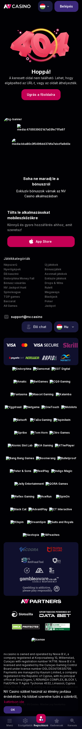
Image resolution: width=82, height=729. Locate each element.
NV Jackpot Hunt (15, 287)
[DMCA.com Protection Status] (26, 626)
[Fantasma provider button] (18, 396)
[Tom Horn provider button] (39, 434)
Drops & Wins (54, 283)
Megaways (52, 292)
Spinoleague (12, 292)
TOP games (12, 296)
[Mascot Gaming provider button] (41, 396)
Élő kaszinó (11, 274)
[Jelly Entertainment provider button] (29, 485)
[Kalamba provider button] (63, 396)
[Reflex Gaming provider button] (22, 498)
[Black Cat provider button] (18, 511)
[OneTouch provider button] (50, 409)
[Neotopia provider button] (31, 536)
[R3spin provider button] (17, 524)
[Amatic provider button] (20, 383)
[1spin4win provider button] (62, 421)
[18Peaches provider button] (50, 536)
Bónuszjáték (53, 269)
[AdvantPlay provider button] (37, 511)
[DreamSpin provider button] (36, 524)
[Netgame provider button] (31, 409)
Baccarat (9, 301)
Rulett (48, 287)
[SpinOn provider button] (62, 498)
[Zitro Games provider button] (59, 434)
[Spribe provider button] (20, 434)
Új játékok (51, 264)
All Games (10, 305)
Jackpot (50, 305)
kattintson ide (14, 702)
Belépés (66, 6)
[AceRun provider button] (44, 498)
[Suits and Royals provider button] (60, 524)
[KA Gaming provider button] (43, 447)
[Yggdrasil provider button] (13, 409)
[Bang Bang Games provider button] (20, 460)
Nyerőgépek (12, 269)
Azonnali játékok (56, 274)
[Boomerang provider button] (46, 460)
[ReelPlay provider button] (41, 472)
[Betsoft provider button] (20, 421)
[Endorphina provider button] (21, 370)
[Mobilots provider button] (69, 409)
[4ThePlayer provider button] (64, 447)
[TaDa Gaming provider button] (41, 421)
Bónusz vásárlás (15, 283)
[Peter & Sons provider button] (20, 472)
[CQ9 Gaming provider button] (60, 383)
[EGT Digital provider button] (60, 370)
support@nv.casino (26, 317)
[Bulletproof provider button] (66, 460)
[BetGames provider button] (39, 383)
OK (13, 709)
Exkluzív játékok (55, 278)
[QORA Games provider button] (57, 485)
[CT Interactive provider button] (60, 511)
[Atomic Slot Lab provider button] (20, 447)
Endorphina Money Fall (19, 278)
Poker (49, 301)
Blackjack (51, 296)
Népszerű (10, 264)
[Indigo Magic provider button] (61, 472)
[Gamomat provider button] (41, 370)
